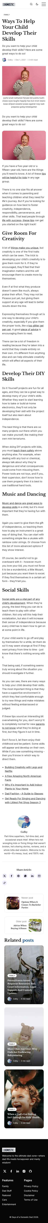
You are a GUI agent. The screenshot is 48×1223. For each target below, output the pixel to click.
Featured (6, 1195)
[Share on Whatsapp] (25, 876)
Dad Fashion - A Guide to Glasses (24, 793)
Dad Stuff (7, 1190)
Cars (4, 1199)
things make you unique (24, 247)
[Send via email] (39, 876)
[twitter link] (4, 1171)
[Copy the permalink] (4, 882)
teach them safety (23, 450)
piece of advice (29, 329)
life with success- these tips (18, 220)
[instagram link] (24, 1171)
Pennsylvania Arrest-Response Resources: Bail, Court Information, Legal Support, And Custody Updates (21, 987)
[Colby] (4, 60)
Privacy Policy (31, 1186)
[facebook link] (11, 1171)
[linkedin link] (17, 1171)
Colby (10, 60)
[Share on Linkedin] (32, 876)
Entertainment (9, 1204)
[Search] (31, 4)
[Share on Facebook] (11, 876)
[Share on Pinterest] (18, 876)
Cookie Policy (31, 1190)
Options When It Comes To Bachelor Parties (31, 905)
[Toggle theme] (37, 4)
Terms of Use (30, 1199)
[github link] (30, 1171)
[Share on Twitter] (4, 876)
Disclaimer (29, 1195)
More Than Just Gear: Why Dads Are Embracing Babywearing (22, 1052)
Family (5, 1186)
